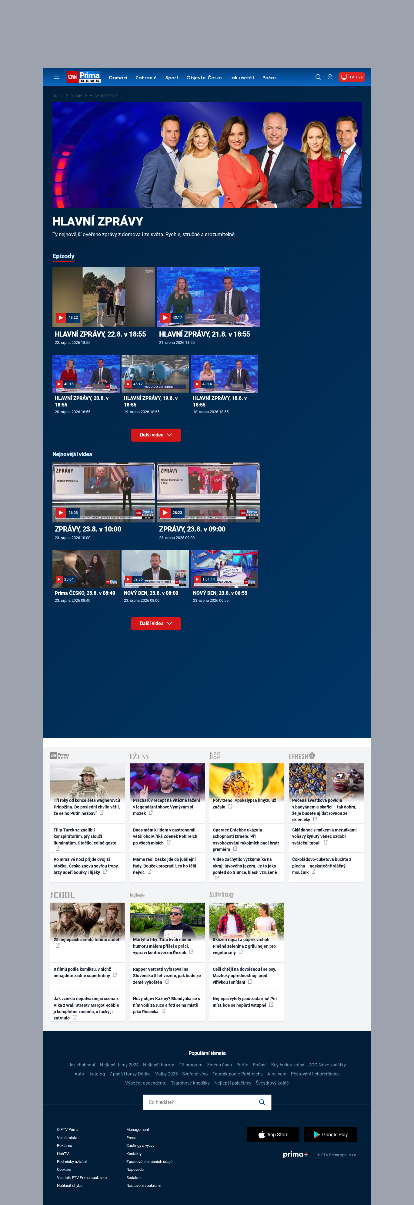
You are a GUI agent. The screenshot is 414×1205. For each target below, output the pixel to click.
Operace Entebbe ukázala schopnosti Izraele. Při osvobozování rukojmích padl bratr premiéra (246, 840)
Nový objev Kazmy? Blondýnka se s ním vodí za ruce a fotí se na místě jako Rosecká (166, 1005)
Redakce (134, 1177)
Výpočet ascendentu (145, 1083)
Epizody (63, 256)
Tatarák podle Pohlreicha (237, 1074)
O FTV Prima (67, 1129)
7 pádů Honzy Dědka (130, 1074)
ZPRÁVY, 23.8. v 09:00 (192, 529)
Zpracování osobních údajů (149, 1161)
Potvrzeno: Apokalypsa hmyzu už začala (244, 803)
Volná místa (67, 1137)
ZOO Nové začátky (327, 1065)
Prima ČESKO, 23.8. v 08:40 (85, 593)
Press (131, 1137)
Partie (242, 1065)
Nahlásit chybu (69, 1185)
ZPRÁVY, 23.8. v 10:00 (88, 529)
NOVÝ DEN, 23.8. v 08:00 (151, 593)
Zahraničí (146, 78)
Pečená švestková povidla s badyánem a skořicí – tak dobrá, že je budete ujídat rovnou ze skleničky (324, 810)
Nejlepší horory (158, 1065)
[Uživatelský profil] (330, 77)
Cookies (64, 1169)
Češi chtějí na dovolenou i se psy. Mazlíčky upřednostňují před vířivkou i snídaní (244, 976)
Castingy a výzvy (140, 1145)
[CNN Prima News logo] (84, 77)
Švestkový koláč (272, 1083)
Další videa (152, 435)
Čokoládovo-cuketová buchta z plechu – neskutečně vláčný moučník (321, 866)
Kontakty (134, 1153)
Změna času (219, 1065)
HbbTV (63, 1153)
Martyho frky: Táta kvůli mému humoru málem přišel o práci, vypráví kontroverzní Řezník (162, 946)
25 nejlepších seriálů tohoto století (87, 939)
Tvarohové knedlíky (190, 1083)
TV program (190, 1065)
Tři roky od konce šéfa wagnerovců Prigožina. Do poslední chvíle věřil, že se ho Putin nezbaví (87, 807)
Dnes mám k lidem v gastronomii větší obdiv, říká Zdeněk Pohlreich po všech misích (165, 836)
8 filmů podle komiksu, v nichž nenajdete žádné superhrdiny (82, 972)
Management (137, 1129)
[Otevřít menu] (56, 77)
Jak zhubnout (81, 1065)
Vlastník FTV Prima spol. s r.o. (82, 1177)
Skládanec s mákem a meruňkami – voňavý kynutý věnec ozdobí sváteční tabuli (326, 836)
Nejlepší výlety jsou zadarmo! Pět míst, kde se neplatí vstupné (245, 1001)
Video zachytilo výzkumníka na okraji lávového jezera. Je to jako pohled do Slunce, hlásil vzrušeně (245, 866)
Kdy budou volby (287, 1065)
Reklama (64, 1145)
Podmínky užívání (72, 1161)
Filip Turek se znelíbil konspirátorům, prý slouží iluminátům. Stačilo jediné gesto (85, 836)
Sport (172, 78)
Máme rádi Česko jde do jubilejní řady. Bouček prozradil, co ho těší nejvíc (164, 866)
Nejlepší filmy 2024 (119, 1065)
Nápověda (135, 1169)
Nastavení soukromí (143, 1185)
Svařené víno (195, 1074)
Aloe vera (276, 1074)
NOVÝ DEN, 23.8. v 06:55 (220, 593)
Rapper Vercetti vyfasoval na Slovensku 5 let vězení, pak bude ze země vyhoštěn (167, 976)
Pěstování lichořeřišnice (315, 1074)
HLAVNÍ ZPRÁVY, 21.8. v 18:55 (204, 334)
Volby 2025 (166, 1074)
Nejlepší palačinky (232, 1083)
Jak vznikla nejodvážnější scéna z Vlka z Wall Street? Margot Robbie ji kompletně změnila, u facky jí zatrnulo (86, 1008)
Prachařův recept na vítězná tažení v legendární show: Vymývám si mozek (166, 807)
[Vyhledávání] (318, 77)
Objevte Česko (204, 78)
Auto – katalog (90, 1074)
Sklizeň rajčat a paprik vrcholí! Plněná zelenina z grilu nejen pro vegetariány (244, 946)
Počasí (270, 78)
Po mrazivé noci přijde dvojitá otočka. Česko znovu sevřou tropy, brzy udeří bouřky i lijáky (86, 866)
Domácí (118, 78)
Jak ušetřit (242, 78)
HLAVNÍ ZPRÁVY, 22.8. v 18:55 (100, 334)
